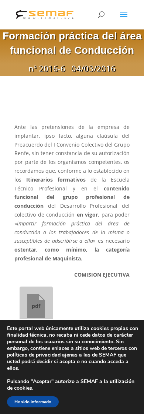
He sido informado (32, 402)
